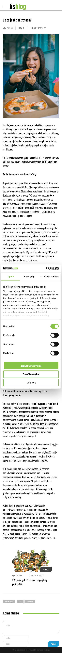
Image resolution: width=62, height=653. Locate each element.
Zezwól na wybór (31, 374)
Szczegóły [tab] (29, 276)
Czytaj (45, 569)
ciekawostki (9, 601)
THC (20, 601)
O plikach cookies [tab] (50, 276)
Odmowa (31, 382)
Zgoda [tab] (10, 276)
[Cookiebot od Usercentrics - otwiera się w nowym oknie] (46, 268)
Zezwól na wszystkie (31, 365)
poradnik (30, 601)
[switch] (54, 335)
